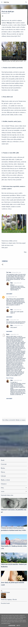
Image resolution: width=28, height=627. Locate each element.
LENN (7, 307)
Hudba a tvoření (5, 480)
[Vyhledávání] (26, 2)
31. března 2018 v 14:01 (12, 296)
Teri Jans (8, 272)
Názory (3, 472)
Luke (7, 319)
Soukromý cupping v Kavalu (9, 599)
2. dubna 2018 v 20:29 (17, 380)
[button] (2, 16)
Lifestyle (3, 476)
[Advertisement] (14, 441)
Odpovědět (9, 293)
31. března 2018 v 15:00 (13, 319)
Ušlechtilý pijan (5, 592)
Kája (11, 282)
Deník (2, 460)
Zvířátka (4, 261)
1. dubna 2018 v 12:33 (14, 334)
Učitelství (3, 484)
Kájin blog (6, 2)
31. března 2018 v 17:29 (17, 325)
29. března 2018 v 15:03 (16, 272)
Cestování (3, 464)
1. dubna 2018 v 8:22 (17, 282)
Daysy (7, 334)
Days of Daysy (9, 378)
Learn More (11, 625)
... (6, 296)
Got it (18, 625)
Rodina (3, 468)
